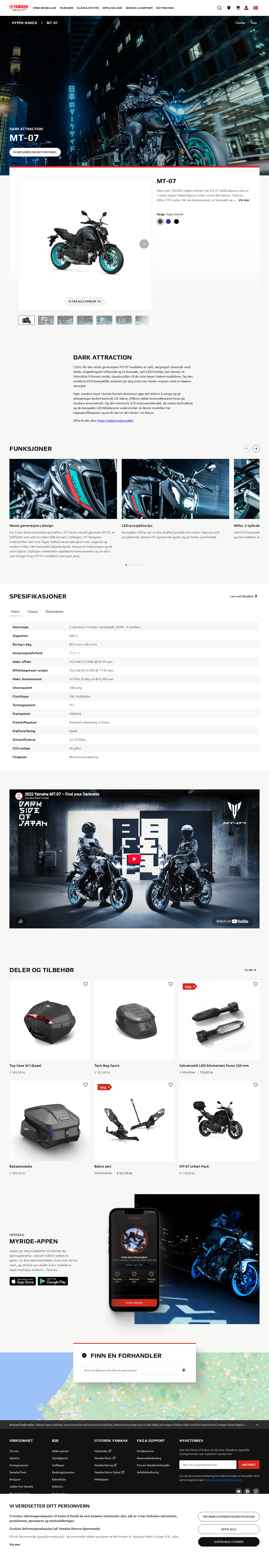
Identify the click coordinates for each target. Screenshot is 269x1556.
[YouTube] (238, 1491)
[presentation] (134, 858)
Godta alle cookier (229, 1542)
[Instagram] (256, 1491)
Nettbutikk (165, 7)
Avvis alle (228, 1529)
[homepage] (18, 7)
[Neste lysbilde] (256, 448)
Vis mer (14, 1544)
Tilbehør (240, 23)
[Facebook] (247, 1491)
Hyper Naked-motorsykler (115, 420)
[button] (26, 320)
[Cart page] (238, 8)
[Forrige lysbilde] (246, 448)
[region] (134, 1525)
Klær (254, 23)
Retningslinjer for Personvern (223, 1479)
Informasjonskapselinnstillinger (229, 1516)
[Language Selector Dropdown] (256, 8)
